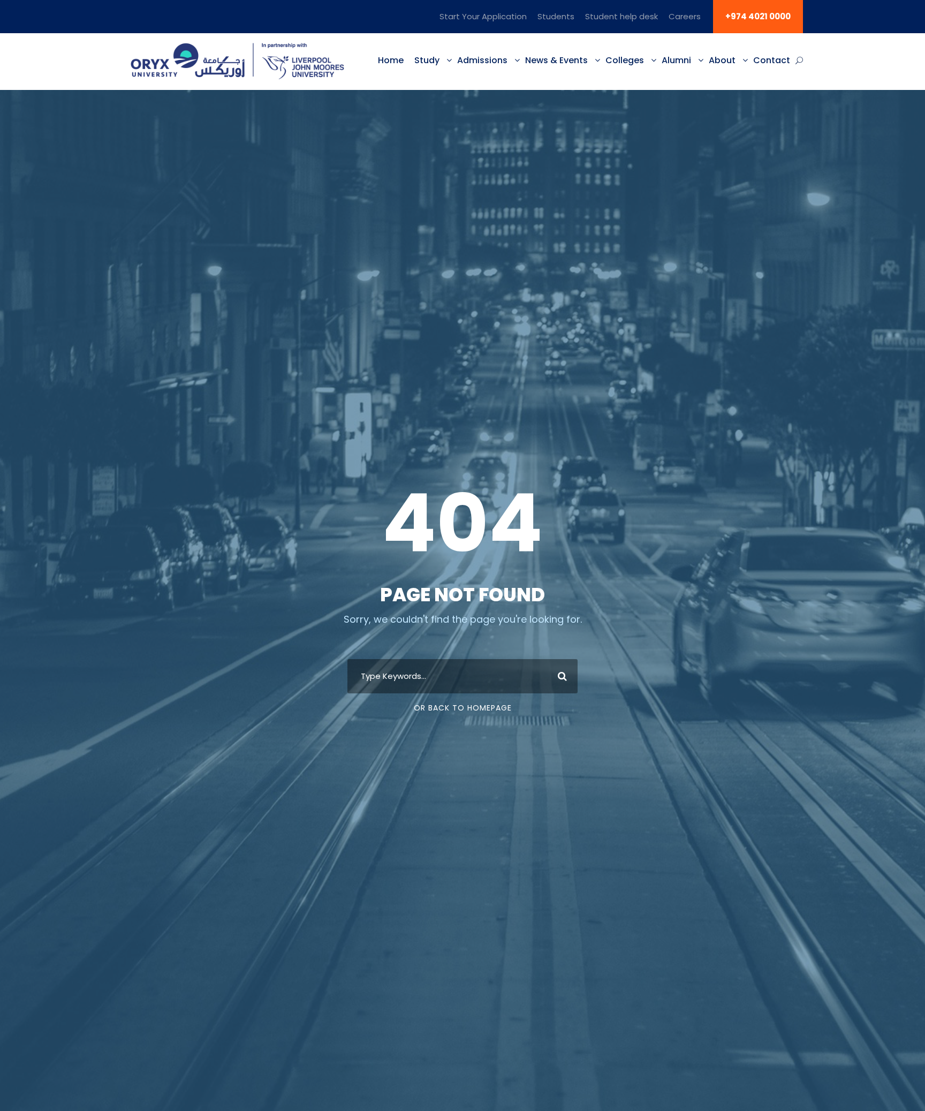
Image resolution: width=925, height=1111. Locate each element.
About (722, 60)
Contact (771, 60)
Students (555, 16)
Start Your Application (483, 16)
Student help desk (621, 16)
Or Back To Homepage (463, 707)
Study (426, 60)
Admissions (482, 60)
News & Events (556, 60)
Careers (685, 16)
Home (391, 60)
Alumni (676, 60)
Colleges (624, 60)
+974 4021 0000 (758, 16)
